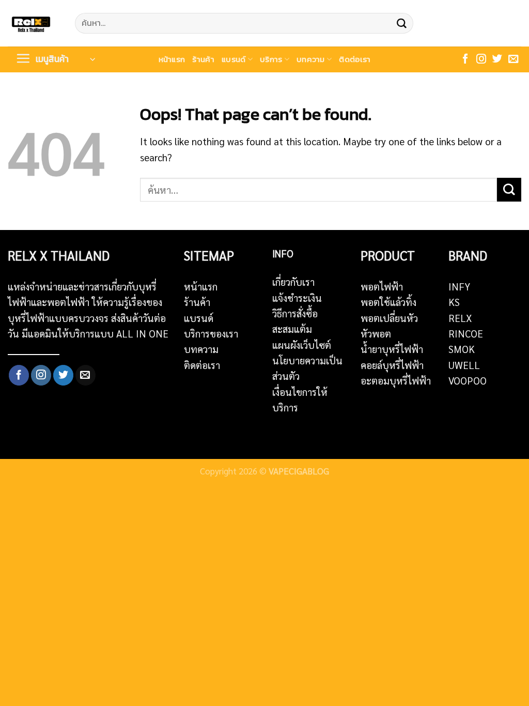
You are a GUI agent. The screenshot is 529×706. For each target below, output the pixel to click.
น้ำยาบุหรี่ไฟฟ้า (392, 349)
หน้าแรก (172, 59)
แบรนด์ (234, 59)
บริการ (271, 59)
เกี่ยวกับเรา (293, 281)
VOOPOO (467, 380)
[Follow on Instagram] (481, 59)
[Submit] (401, 23)
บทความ (311, 59)
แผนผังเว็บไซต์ (301, 345)
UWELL (464, 365)
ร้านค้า (203, 59)
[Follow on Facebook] (465, 59)
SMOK (461, 349)
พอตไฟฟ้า (382, 286)
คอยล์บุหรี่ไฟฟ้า (392, 365)
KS (454, 302)
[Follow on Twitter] (497, 59)
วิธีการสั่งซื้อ (295, 313)
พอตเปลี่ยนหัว (389, 318)
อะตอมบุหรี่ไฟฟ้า (396, 380)
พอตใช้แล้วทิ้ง (388, 302)
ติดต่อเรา (354, 59)
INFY (459, 286)
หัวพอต (376, 333)
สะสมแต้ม (292, 329)
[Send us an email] (513, 59)
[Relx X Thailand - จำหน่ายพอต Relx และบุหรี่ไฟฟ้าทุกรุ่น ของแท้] (33, 23)
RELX (460, 318)
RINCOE (465, 333)
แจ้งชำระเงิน (297, 297)
